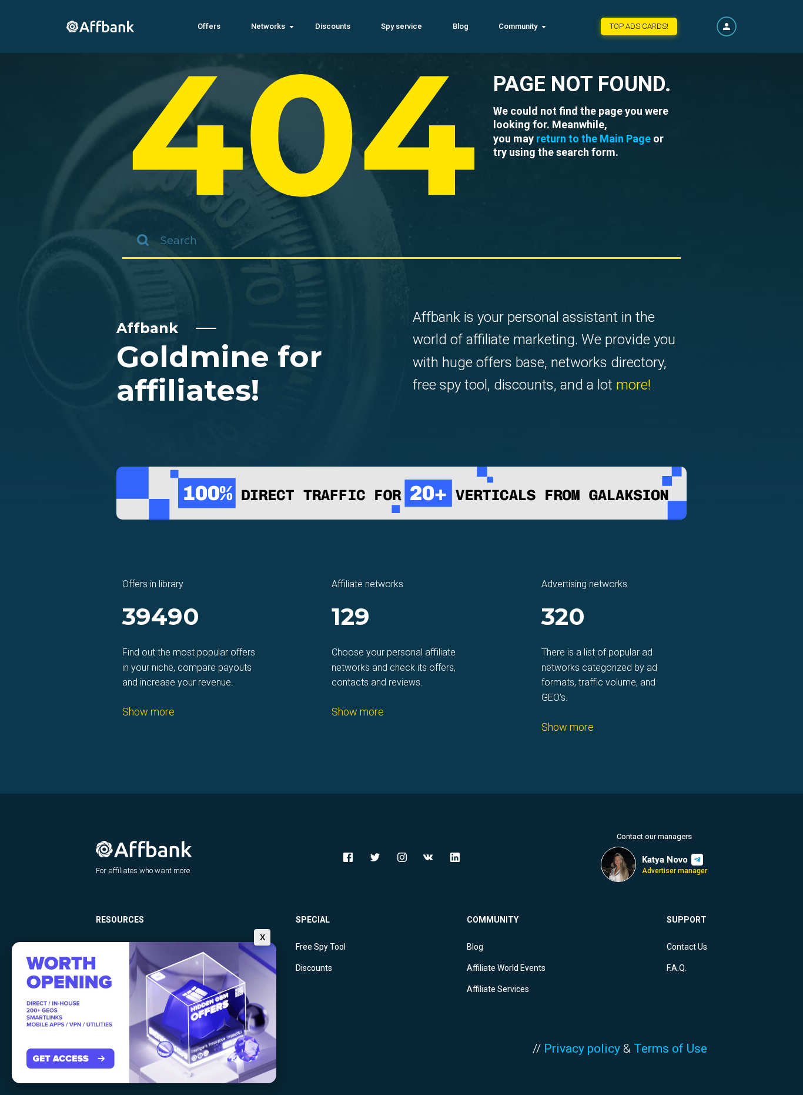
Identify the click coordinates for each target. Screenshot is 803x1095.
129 (351, 617)
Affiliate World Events (506, 968)
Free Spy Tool (321, 947)
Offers (209, 26)
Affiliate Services (498, 989)
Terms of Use (670, 1048)
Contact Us (687, 947)
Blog (461, 26)
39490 (160, 617)
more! (633, 385)
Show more (148, 711)
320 (563, 617)
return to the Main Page (593, 138)
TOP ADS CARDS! (639, 26)
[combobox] (401, 241)
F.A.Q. (677, 968)
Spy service (401, 26)
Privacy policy (582, 1048)
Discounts (332, 26)
